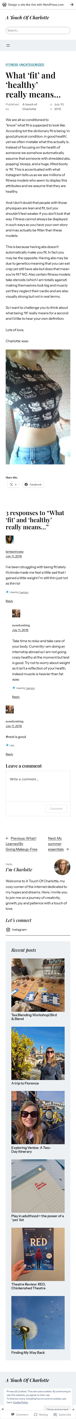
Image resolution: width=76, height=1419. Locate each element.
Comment (56, 808)
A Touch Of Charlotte (27, 17)
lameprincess (15, 551)
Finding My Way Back (28, 1353)
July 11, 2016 (14, 556)
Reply (9, 601)
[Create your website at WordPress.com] (38, 4)
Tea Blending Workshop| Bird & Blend (34, 1017)
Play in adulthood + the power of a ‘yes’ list (37, 1218)
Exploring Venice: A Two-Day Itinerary (31, 1150)
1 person (23, 592)
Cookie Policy (20, 1402)
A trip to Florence (25, 1083)
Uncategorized (31, 64)
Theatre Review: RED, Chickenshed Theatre (28, 1286)
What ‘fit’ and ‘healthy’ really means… (33, 84)
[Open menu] (8, 45)
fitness (12, 64)
